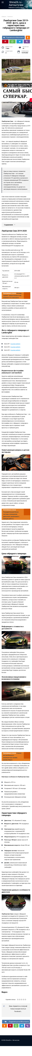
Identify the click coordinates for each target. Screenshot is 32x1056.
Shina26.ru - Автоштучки (16, 3)
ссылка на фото (15, 344)
